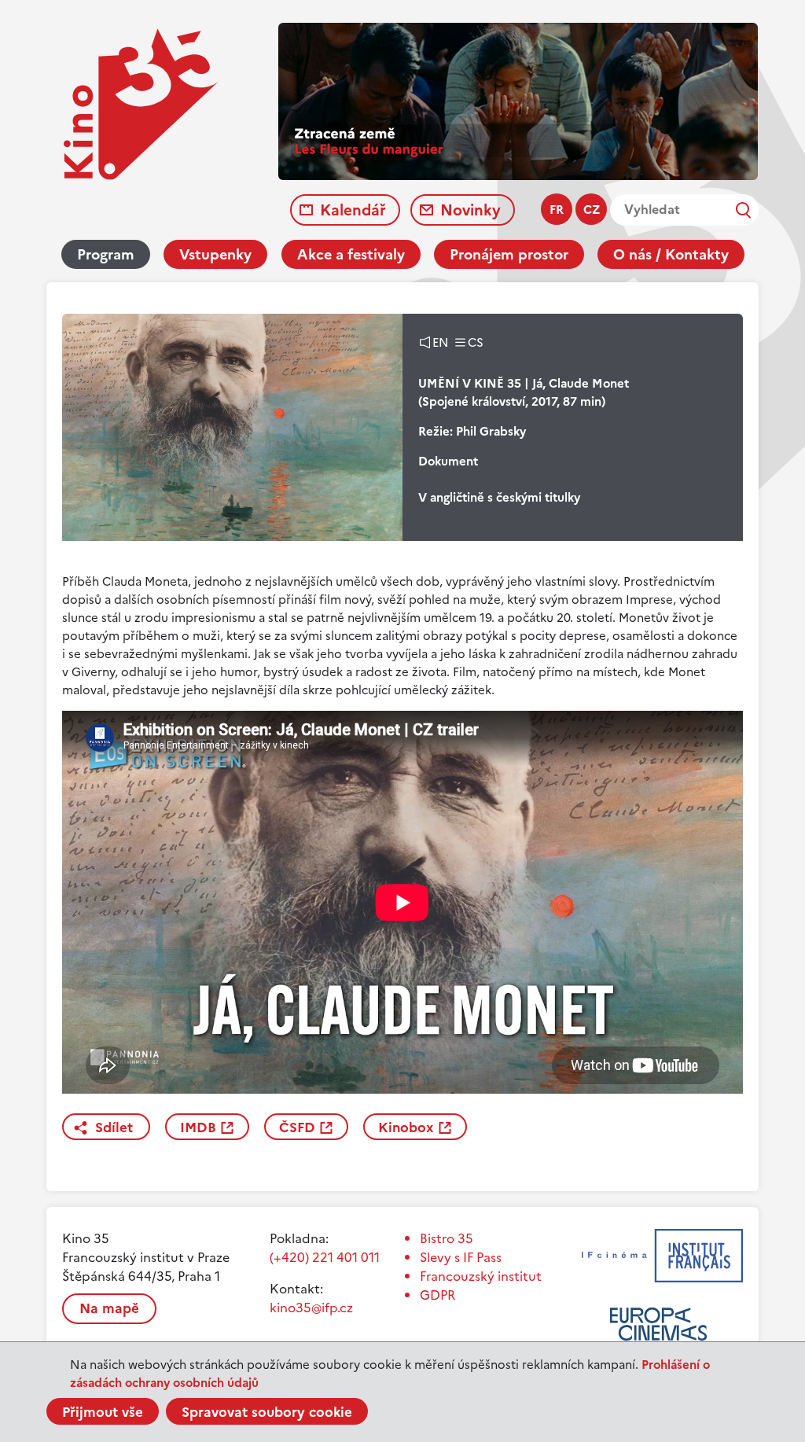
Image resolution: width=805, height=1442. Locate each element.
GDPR (437, 1295)
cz (591, 209)
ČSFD (297, 1127)
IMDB (198, 1127)
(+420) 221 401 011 (325, 1257)
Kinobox (406, 1127)
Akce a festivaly (351, 254)
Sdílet (114, 1127)
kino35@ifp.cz (311, 1307)
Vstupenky (215, 254)
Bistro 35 (446, 1238)
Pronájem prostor (509, 254)
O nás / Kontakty (671, 254)
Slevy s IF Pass (461, 1257)
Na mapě (109, 1308)
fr (557, 209)
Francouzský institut (481, 1276)
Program (105, 254)
